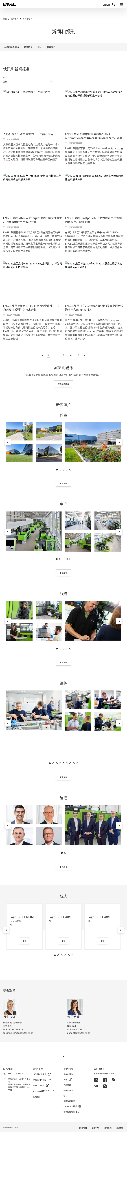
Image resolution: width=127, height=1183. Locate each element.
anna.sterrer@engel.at (78, 1032)
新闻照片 (28, 47)
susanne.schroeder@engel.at (18, 1032)
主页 (5, 18)
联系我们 (51, 47)
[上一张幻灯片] (8, 442)
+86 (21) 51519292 (16, 1073)
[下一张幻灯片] (119, 442)
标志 (39, 47)
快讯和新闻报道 (11, 47)
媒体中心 (14, 18)
